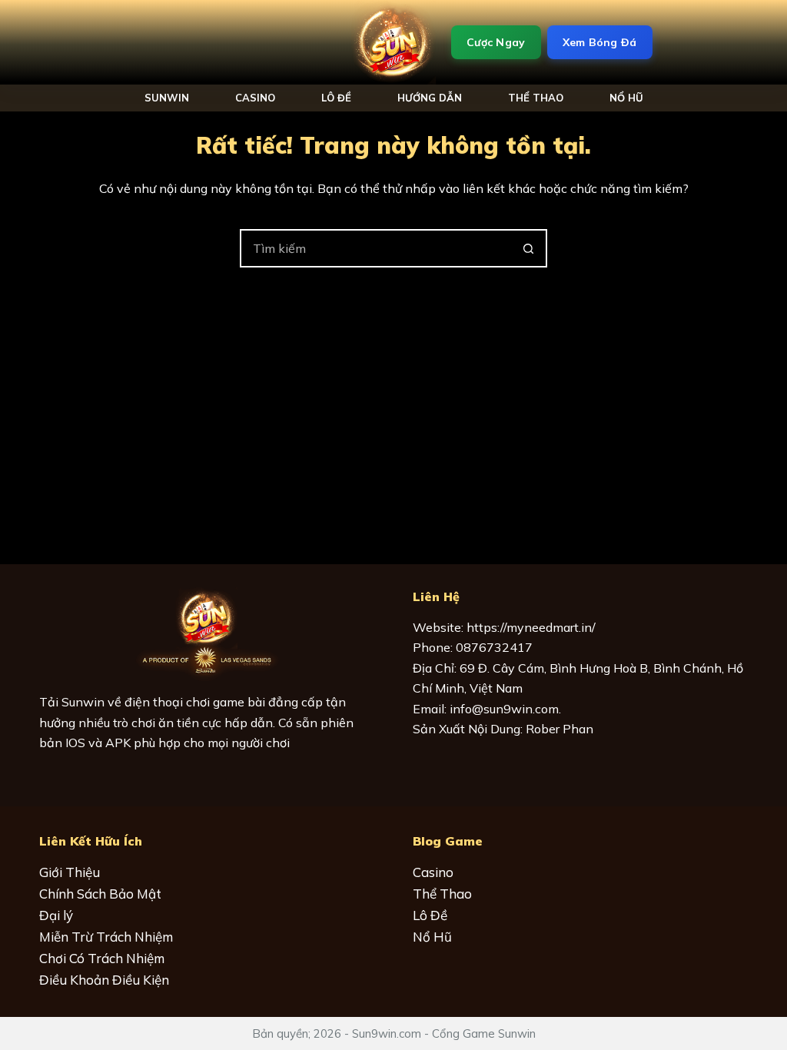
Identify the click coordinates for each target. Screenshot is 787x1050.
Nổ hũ (626, 97)
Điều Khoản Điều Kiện (104, 980)
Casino (255, 97)
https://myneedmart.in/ (531, 627)
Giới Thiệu (69, 872)
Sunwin (166, 97)
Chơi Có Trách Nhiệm (101, 958)
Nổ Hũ (432, 937)
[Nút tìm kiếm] (528, 248)
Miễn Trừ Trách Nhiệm (106, 937)
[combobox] (375, 248)
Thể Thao (535, 97)
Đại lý (56, 915)
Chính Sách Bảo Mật (100, 894)
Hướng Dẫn (429, 97)
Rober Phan (559, 728)
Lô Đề (336, 97)
